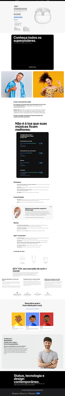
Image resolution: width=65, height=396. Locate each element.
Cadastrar (38, 393)
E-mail (20, 392)
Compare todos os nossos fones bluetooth (32, 308)
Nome (13, 392)
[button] (32, 288)
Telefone (30, 392)
